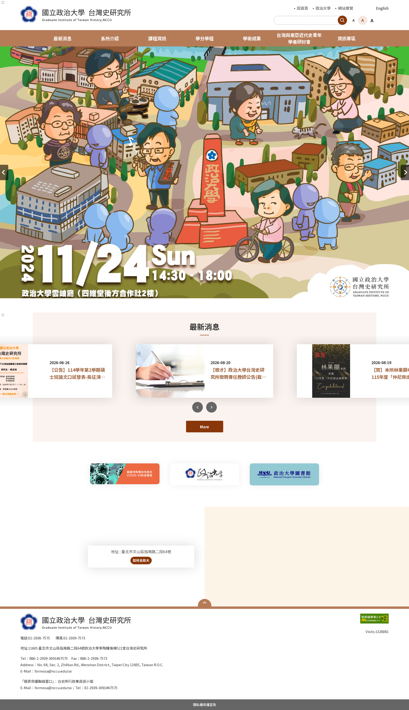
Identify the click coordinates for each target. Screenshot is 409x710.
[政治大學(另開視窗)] (205, 474)
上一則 (4, 172)
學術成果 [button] (252, 38)
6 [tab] (222, 290)
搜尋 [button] (342, 20)
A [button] (353, 20)
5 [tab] (215, 290)
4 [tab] (208, 290)
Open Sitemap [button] (204, 602)
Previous (197, 407)
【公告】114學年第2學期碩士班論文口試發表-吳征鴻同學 (77, 373)
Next (211, 407)
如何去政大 (141, 560)
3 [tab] (201, 290)
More (204, 426)
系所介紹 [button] (110, 38)
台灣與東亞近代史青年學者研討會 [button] (299, 38)
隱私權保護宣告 (204, 704)
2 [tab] (193, 290)
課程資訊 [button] (157, 38)
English (382, 8)
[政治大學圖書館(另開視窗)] (284, 474)
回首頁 (302, 8)
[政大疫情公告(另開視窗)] (125, 473)
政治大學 (323, 8)
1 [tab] (186, 290)
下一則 (405, 172)
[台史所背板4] (204, 121)
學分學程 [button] (204, 38)
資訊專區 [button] (347, 38)
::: (2, 2)
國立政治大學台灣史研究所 (25, 9)
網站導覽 (345, 8)
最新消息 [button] (62, 38)
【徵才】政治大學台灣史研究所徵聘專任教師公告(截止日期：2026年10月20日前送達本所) (238, 373)
